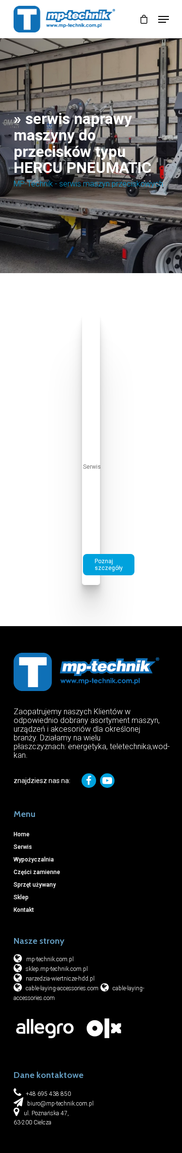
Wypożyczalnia (34, 859)
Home (22, 834)
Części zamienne (37, 872)
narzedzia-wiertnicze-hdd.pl (59, 978)
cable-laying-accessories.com (61, 988)
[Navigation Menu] (163, 19)
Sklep (21, 897)
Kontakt (24, 910)
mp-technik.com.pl (50, 959)
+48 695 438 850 (48, 1094)
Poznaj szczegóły (109, 564)
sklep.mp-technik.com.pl (56, 969)
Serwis (92, 466)
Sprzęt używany (35, 884)
